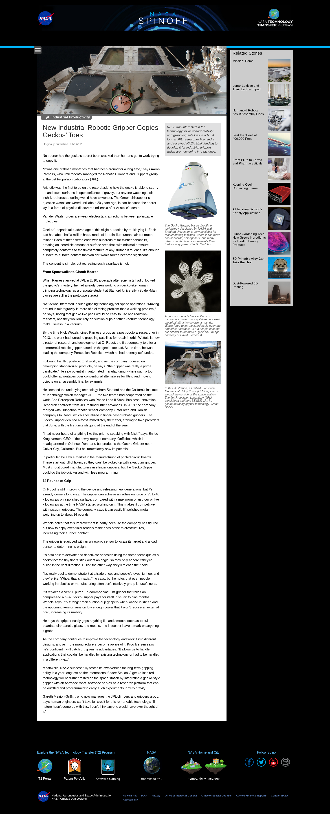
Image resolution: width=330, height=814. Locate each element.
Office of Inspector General (181, 795)
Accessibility (130, 799)
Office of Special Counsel (216, 795)
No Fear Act (130, 795)
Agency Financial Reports (251, 795)
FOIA (144, 795)
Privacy (156, 795)
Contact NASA (279, 795)
